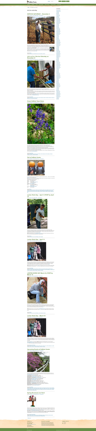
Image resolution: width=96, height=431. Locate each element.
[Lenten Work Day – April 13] (41, 251)
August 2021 (58, 34)
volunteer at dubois (48, 97)
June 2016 (57, 88)
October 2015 (58, 95)
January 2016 (58, 92)
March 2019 (57, 61)
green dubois (37, 190)
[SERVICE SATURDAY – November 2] (41, 30)
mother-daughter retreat (43, 190)
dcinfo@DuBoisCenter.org (35, 94)
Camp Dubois (35, 387)
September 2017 (58, 77)
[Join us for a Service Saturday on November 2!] (41, 74)
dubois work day (36, 97)
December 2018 (58, 64)
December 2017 (58, 75)
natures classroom (52, 388)
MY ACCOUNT (63, 1)
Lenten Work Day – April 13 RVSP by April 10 (40, 195)
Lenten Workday (36, 236)
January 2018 (58, 74)
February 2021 (58, 40)
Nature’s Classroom (35, 378)
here (29, 48)
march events (41, 388)
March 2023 (57, 17)
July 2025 (57, 12)
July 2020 (57, 46)
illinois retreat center (32, 388)
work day (36, 98)
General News (31, 153)
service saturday (40, 53)
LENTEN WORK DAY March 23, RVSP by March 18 (40, 274)
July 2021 (57, 35)
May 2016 (57, 89)
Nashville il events (48, 190)
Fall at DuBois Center (34, 157)
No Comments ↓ (41, 15)
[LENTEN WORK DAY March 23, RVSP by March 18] (41, 290)
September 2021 (58, 33)
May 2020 (57, 48)
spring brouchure (38, 415)
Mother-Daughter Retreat (33, 186)
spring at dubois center (33, 415)
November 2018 (58, 65)
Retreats (33, 4)
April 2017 (57, 82)
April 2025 (57, 13)
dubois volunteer (35, 269)
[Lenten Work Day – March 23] (41, 327)
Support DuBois (53, 4)
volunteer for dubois (35, 154)
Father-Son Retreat (39, 377)
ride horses (33, 191)
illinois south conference (40, 269)
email (38, 265)
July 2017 (57, 79)
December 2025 (58, 10)
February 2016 (58, 91)
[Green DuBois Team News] (41, 124)
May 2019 (57, 59)
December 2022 (58, 20)
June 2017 (57, 80)
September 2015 (58, 96)
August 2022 (58, 23)
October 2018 (58, 66)
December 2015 (58, 93)
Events (30, 189)
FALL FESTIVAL (32, 183)
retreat (31, 191)
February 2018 (58, 73)
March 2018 (57, 72)
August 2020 (58, 45)
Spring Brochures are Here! (36, 393)
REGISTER (67, 1)
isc (44, 269)
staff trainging (41, 389)
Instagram (65, 423)
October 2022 (58, 21)
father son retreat (49, 387)
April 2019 (57, 60)
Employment (59, 4)
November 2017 (58, 76)
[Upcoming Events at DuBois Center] (41, 362)
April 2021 (57, 38)
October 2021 (58, 32)
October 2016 (58, 86)
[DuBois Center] (32, 1)
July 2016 (57, 87)
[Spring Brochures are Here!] (41, 401)
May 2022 (57, 26)
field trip (53, 387)
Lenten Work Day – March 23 (36, 316)
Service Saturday (34, 376)
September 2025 (58, 11)
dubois (38, 387)
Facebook (65, 422)
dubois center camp (29, 269)
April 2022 (57, 27)
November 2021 (58, 31)
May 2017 (57, 81)
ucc (50, 269)
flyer (49, 264)
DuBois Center (30, 430)
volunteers (39, 270)
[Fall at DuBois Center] (41, 168)
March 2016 (57, 90)
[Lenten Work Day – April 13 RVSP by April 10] (41, 214)
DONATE (49, 1)
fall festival (30, 190)
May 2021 (57, 37)
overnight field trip (29, 389)
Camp (37, 4)
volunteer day (33, 98)
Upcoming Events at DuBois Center (38, 349)
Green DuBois (41, 4)
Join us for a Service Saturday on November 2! (38, 57)
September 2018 (58, 67)
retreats (33, 389)
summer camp (44, 389)
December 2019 (58, 53)
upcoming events (49, 389)
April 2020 (57, 49)
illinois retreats (37, 388)
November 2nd (36, 53)
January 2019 (58, 63)
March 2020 (57, 50)
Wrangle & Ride (32, 185)
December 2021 (58, 30)
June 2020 (57, 47)
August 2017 (58, 78)
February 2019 (58, 62)
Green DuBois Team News (35, 101)
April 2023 (57, 16)
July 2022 (57, 24)
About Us (28, 4)
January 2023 (58, 19)
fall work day (34, 190)
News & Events (47, 4)
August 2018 (58, 68)
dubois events (45, 387)
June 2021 (57, 36)
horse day (28, 388)
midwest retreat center (46, 388)
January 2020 (58, 52)
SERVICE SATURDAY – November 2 (38, 14)
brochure (28, 177)
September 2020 (58, 44)
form (35, 177)
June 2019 (57, 58)
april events (31, 387)
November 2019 (58, 54)
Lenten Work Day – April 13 (36, 239)
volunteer (44, 53)
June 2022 (57, 25)
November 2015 (58, 94)
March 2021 (57, 39)
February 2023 (58, 18)
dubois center (32, 53)
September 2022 (58, 22)
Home (28, 7)
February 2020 (58, 51)
